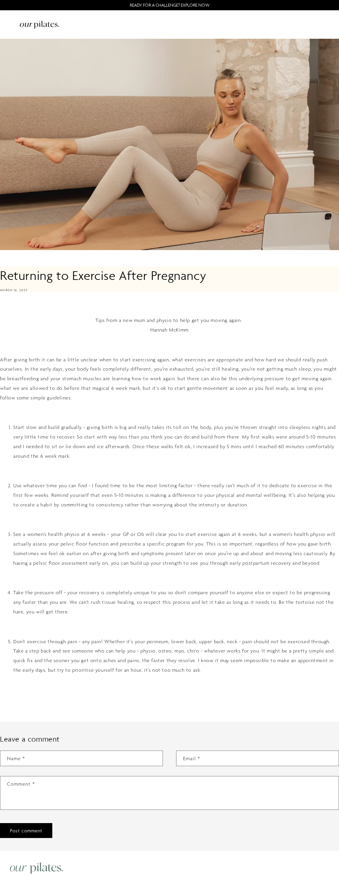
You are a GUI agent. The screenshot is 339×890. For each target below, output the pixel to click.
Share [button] (13, 306)
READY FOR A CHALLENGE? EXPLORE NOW (170, 5)
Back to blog (173, 696)
